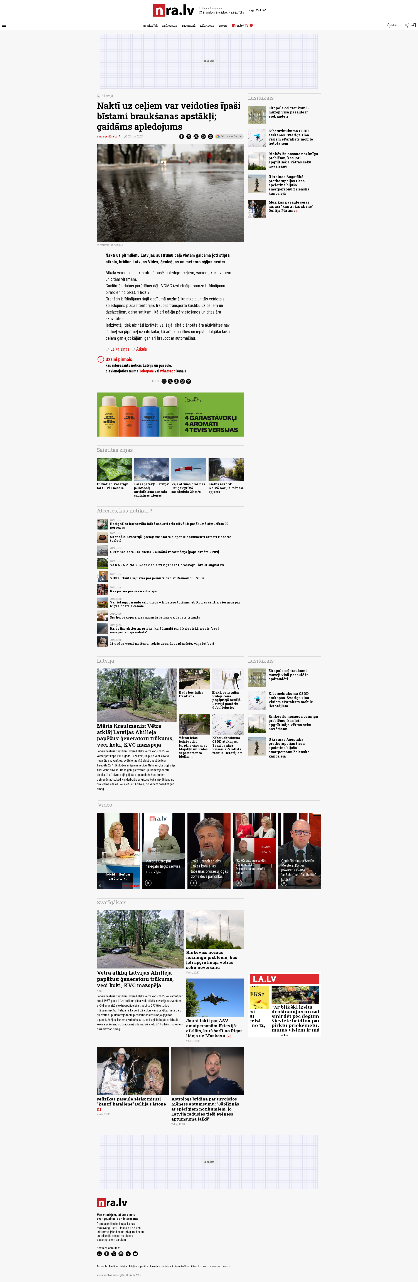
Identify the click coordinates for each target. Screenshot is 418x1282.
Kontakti (227, 1266)
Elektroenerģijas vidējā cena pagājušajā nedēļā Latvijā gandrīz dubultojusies (226, 700)
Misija (123, 1266)
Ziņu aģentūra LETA (109, 136)
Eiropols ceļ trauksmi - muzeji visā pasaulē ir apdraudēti (288, 112)
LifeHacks (207, 25)
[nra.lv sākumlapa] (173, 10)
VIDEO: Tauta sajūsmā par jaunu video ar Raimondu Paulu (157, 578)
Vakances (215, 1266)
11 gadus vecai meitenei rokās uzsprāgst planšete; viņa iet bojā (162, 643)
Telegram (146, 371)
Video (105, 804)
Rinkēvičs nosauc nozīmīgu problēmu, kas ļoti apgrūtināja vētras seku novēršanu (293, 160)
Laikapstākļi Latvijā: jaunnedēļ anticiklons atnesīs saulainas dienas (151, 489)
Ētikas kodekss (199, 1266)
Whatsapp (167, 371)
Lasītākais (261, 97)
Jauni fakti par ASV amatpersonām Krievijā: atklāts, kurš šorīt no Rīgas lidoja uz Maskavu (214, 1028)
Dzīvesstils (169, 25)
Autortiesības (182, 1266)
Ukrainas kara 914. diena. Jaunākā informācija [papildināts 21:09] (164, 552)
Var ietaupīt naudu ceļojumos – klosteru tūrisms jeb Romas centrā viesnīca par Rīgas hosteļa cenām (175, 604)
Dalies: (154, 381)
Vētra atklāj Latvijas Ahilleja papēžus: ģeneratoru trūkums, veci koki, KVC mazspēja (135, 979)
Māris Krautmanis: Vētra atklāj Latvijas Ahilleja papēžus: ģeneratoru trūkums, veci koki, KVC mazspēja (135, 735)
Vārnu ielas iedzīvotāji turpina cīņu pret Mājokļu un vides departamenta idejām (193, 747)
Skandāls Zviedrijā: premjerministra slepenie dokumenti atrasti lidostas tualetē (170, 539)
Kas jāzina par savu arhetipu (133, 591)
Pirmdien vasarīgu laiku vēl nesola (112, 486)
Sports (223, 25)
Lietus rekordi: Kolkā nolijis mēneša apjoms (226, 488)
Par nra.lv (102, 1266)
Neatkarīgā (150, 25)
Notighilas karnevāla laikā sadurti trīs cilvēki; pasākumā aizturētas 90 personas (169, 526)
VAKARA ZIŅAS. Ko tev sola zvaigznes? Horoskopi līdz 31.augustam (167, 565)
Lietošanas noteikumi (161, 1266)
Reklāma (113, 1266)
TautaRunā (189, 25)
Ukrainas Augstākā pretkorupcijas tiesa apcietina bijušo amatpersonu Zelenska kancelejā (289, 185)
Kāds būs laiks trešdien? (191, 694)
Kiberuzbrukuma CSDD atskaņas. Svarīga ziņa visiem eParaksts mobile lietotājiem (290, 137)
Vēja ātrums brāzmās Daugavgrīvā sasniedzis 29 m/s (188, 488)
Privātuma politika (138, 1266)
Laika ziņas (117, 349)
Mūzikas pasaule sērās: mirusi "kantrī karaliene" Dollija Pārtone (290, 206)
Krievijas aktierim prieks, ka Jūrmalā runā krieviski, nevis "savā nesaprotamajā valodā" (164, 630)
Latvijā (108, 96)
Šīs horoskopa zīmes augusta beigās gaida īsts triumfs (155, 617)
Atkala (139, 349)
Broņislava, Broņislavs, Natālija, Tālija (221, 12)
